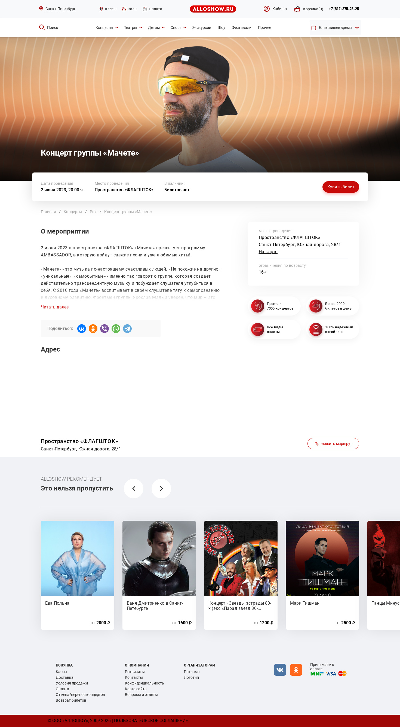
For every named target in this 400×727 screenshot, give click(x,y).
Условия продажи (72, 683)
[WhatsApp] (116, 328)
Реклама (192, 672)
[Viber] (104, 328)
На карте (268, 251)
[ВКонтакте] (81, 328)
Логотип (191, 677)
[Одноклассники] (93, 328)
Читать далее (55, 307)
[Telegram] (127, 328)
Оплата (62, 689)
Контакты (134, 677)
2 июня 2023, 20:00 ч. (62, 189)
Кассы (61, 672)
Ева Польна (57, 603)
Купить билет (340, 186)
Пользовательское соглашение (151, 720)
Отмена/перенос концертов (80, 694)
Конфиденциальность (144, 683)
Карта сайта (136, 689)
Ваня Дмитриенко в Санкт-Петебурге (155, 605)
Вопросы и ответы (141, 694)
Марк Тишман (304, 603)
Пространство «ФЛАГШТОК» (124, 189)
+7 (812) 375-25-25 (344, 9)
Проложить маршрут (333, 443)
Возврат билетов (71, 700)
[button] (133, 488)
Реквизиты (135, 672)
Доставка (64, 677)
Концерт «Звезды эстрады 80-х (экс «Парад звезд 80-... (239, 605)
